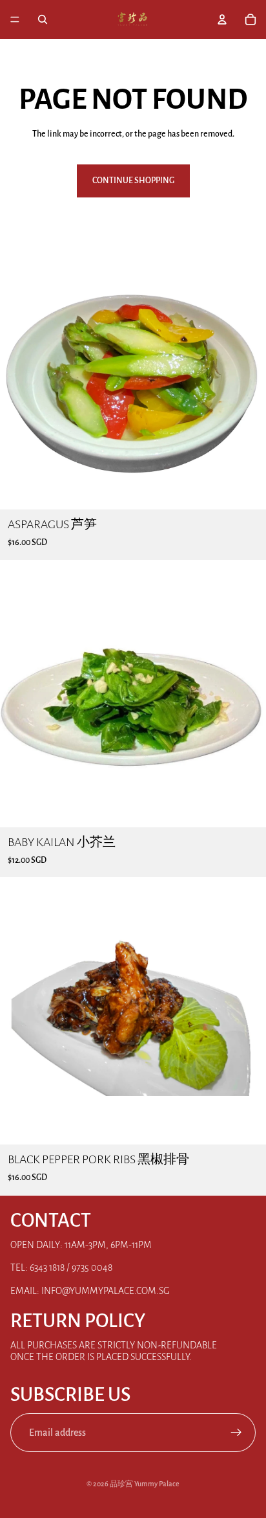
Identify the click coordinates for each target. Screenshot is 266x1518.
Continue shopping (133, 180)
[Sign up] (236, 1432)
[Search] (42, 19)
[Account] (222, 19)
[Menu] (15, 19)
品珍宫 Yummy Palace (144, 1484)
